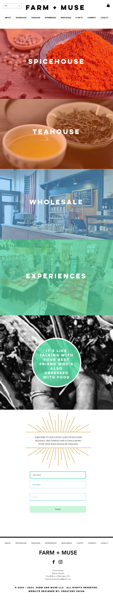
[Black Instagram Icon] (60, 562)
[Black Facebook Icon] (53, 562)
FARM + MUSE (55, 7)
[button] (108, 5)
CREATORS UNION (73, 591)
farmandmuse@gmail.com (61, 579)
